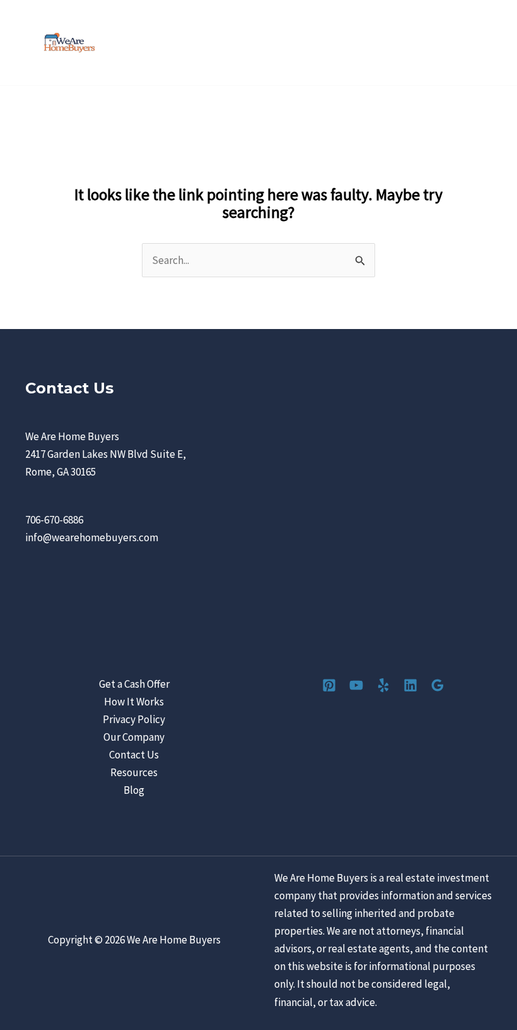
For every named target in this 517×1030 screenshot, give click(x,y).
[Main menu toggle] (490, 42)
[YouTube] (356, 685)
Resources (134, 772)
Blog (134, 790)
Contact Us (134, 755)
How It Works (134, 702)
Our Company (134, 737)
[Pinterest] (329, 685)
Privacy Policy (134, 719)
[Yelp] (383, 685)
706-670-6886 (54, 520)
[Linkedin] (410, 685)
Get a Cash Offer (134, 684)
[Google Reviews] (437, 685)
